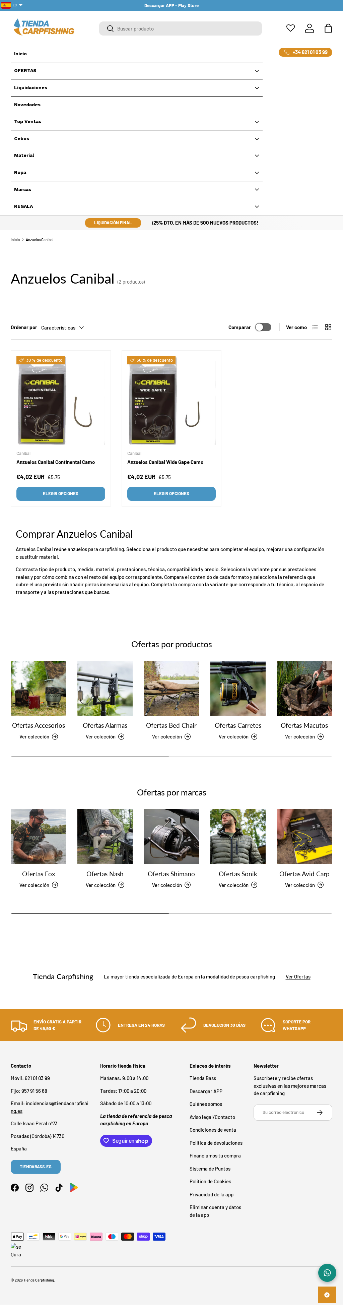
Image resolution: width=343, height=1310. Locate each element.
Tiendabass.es (36, 1166)
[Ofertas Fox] (38, 836)
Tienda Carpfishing (38, 1280)
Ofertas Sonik (238, 874)
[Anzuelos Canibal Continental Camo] (60, 400)
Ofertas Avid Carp (304, 874)
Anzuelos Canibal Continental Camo (55, 462)
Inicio (15, 239)
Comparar (239, 327)
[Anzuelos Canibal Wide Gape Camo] (171, 400)
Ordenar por (24, 327)
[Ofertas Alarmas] (104, 688)
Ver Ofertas (298, 976)
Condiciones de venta (213, 1130)
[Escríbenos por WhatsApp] (327, 1273)
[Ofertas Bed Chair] (171, 688)
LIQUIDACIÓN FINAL (113, 222)
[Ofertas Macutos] (304, 688)
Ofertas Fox (38, 874)
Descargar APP (206, 1091)
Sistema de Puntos (210, 1169)
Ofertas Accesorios (38, 725)
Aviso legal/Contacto (212, 1117)
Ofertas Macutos (304, 725)
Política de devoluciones (216, 1143)
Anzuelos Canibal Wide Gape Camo (165, 462)
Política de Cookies (210, 1181)
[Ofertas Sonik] (237, 836)
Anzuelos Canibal (40, 239)
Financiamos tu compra (215, 1155)
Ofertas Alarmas (105, 725)
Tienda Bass (203, 1078)
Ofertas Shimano (171, 874)
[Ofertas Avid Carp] (304, 836)
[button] (328, 28)
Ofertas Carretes (238, 725)
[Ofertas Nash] (104, 836)
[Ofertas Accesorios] (38, 688)
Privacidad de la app (211, 1194)
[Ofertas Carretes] (237, 688)
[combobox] (180, 28)
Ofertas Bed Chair (171, 725)
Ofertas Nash (105, 874)
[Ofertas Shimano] (171, 836)
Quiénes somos (206, 1104)
